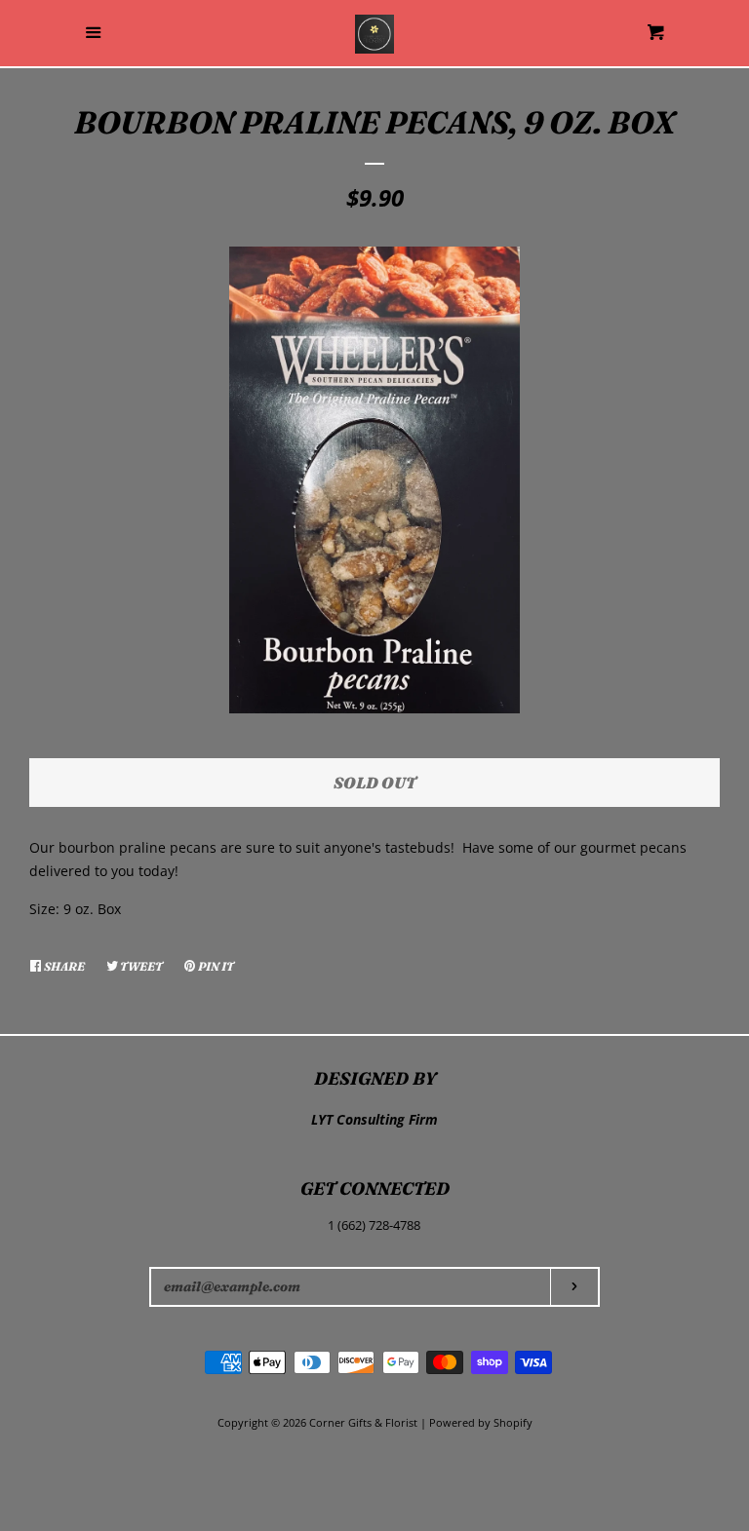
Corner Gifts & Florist (364, 1422)
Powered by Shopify (480, 1422)
